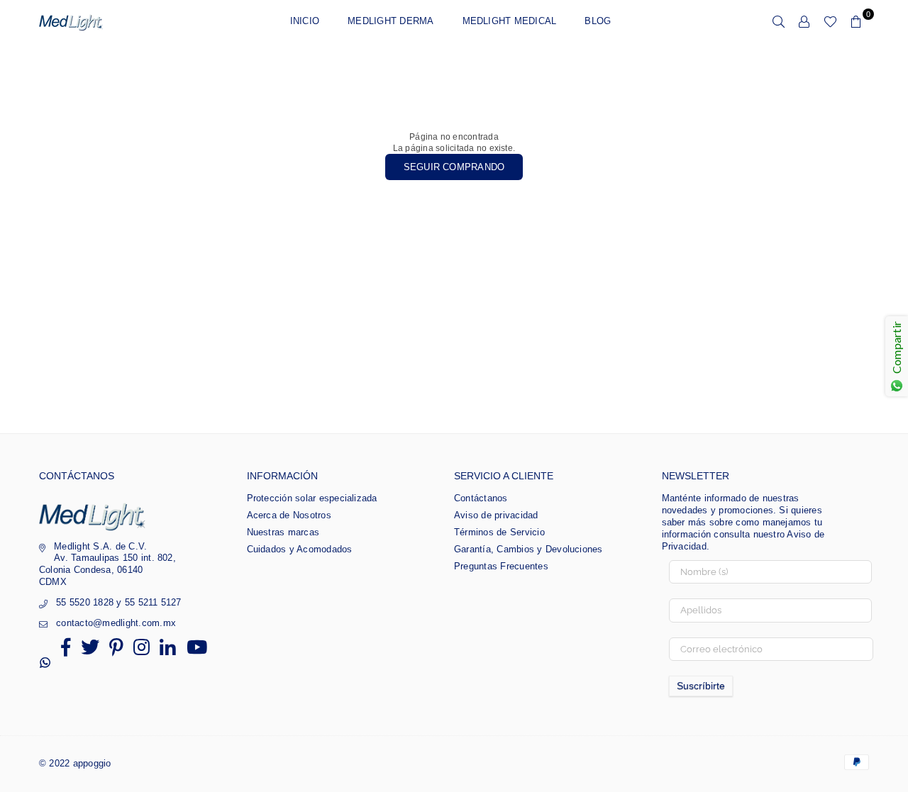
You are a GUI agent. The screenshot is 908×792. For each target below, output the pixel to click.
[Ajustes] (804, 21)
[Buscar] (779, 21)
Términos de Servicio (499, 532)
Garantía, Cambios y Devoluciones (528, 549)
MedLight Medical (510, 21)
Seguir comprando (454, 167)
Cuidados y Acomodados (300, 549)
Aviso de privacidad (496, 515)
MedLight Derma (390, 21)
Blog (598, 21)
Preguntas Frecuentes (501, 566)
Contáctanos (481, 498)
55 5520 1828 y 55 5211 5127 (118, 602)
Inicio (304, 21)
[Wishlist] (830, 21)
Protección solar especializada (312, 498)
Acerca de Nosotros (289, 515)
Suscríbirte (701, 685)
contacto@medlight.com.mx (116, 623)
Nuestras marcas (283, 532)
